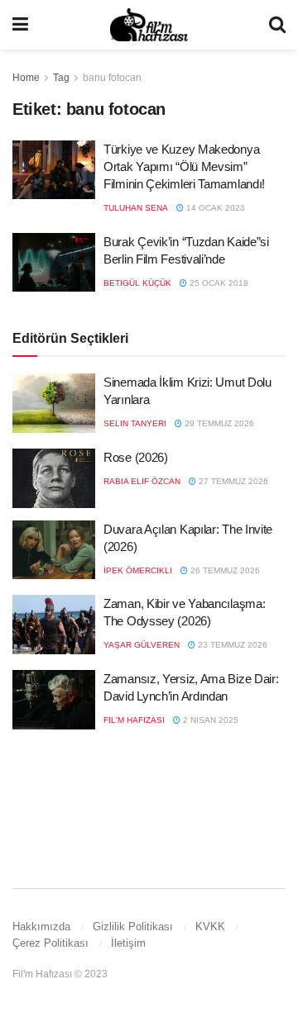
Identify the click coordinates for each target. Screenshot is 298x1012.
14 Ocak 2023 (214, 207)
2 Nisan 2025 (209, 720)
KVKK (210, 926)
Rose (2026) (135, 457)
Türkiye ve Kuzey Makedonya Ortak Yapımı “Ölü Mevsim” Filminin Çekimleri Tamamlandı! (184, 166)
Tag (61, 77)
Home (26, 77)
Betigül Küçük (137, 282)
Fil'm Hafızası (134, 720)
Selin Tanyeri (134, 423)
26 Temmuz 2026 (224, 570)
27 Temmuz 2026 (232, 481)
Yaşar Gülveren (141, 644)
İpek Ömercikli (137, 570)
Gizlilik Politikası (133, 926)
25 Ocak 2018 (217, 282)
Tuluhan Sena (135, 207)
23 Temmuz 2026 (231, 644)
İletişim (128, 943)
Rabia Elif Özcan (141, 481)
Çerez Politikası (50, 943)
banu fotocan (112, 77)
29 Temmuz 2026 (218, 423)
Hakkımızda (41, 926)
